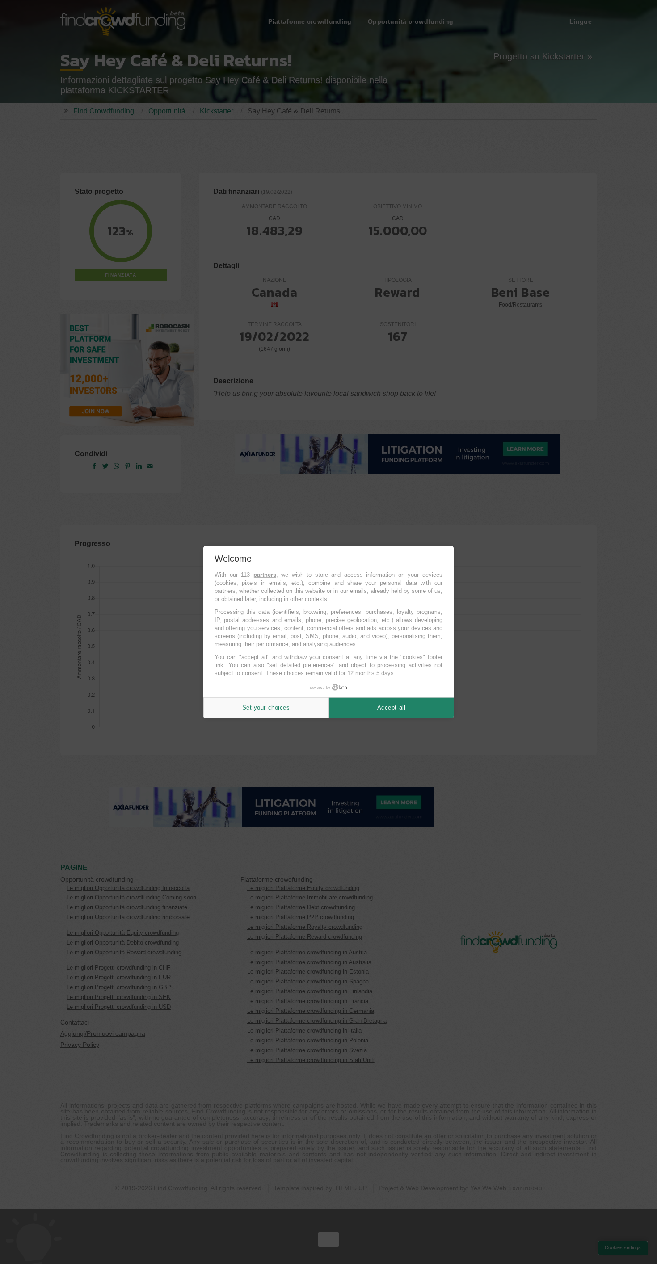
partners (264, 574)
